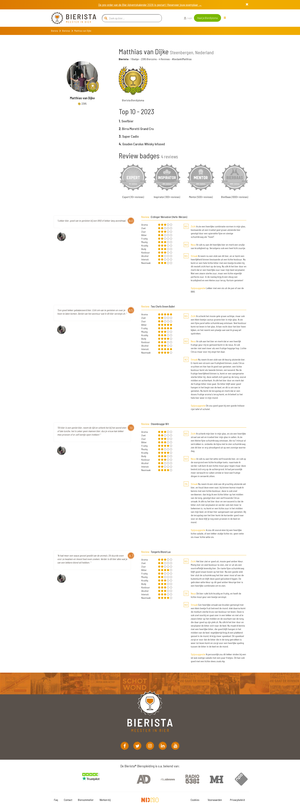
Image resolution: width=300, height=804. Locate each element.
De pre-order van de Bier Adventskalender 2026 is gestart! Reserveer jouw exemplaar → (150, 5)
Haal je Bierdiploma (207, 17)
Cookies (195, 799)
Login (189, 18)
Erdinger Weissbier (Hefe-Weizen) (169, 216)
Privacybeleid (237, 799)
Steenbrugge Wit (160, 423)
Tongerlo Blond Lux (161, 551)
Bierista (54, 30)
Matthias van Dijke (82, 98)
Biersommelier (86, 799)
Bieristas (66, 30)
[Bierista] (71, 18)
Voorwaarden (215, 799)
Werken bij (105, 799)
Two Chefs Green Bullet (163, 306)
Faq (56, 799)
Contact (68, 799)
